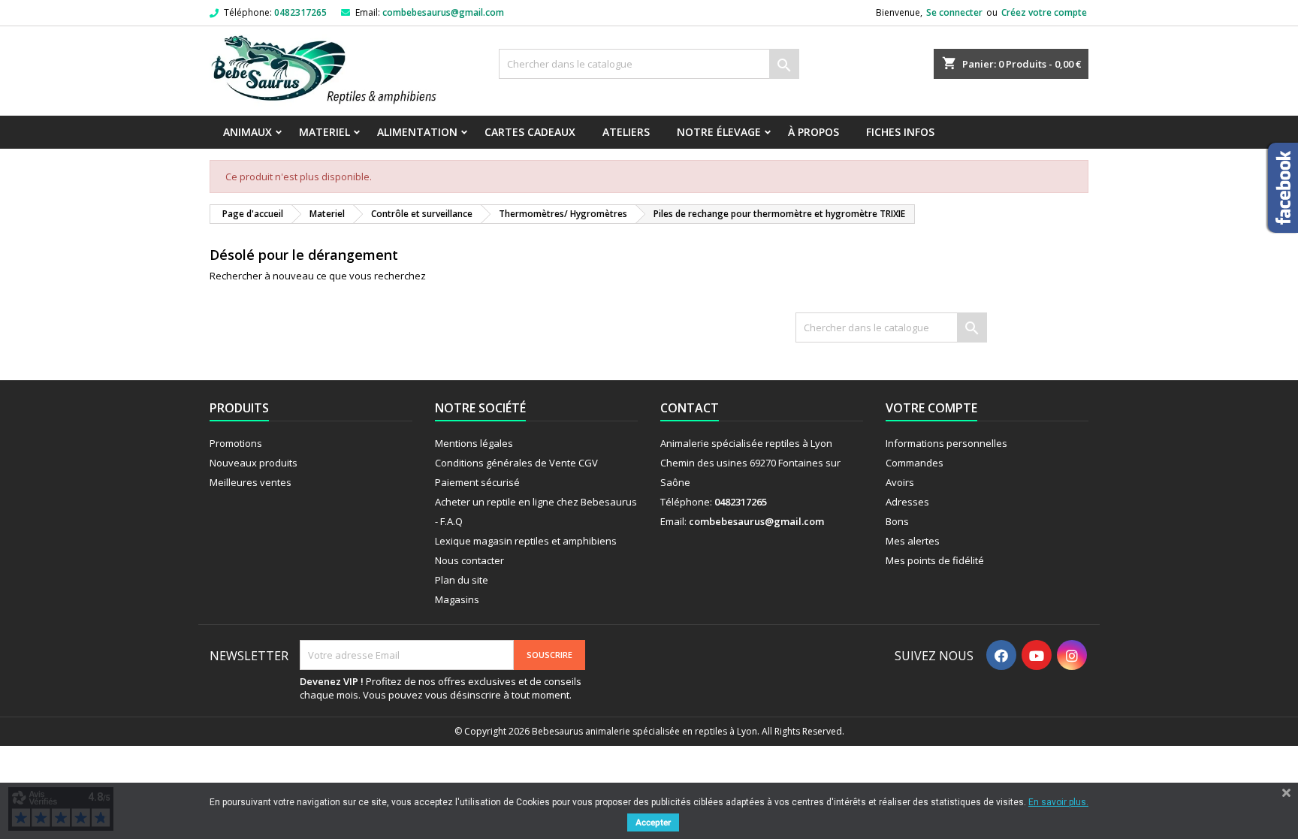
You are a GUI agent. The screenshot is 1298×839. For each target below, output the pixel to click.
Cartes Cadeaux (529, 132)
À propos (813, 132)
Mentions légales (474, 443)
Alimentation (417, 132)
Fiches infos (900, 132)
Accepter (653, 822)
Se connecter (954, 12)
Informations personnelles (946, 443)
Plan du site (461, 580)
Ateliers (626, 132)
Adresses (907, 502)
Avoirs (900, 482)
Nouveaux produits (253, 462)
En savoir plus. (1058, 802)
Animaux (247, 132)
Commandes (914, 462)
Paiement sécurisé (477, 482)
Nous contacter (469, 560)
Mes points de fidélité (935, 560)
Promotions (236, 443)
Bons (897, 521)
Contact (689, 408)
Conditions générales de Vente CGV (516, 462)
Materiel (324, 132)
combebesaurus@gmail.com (443, 12)
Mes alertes (913, 541)
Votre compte (931, 408)
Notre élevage (719, 132)
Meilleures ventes (250, 482)
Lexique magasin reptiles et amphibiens (526, 541)
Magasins (457, 599)
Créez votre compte (1044, 12)
